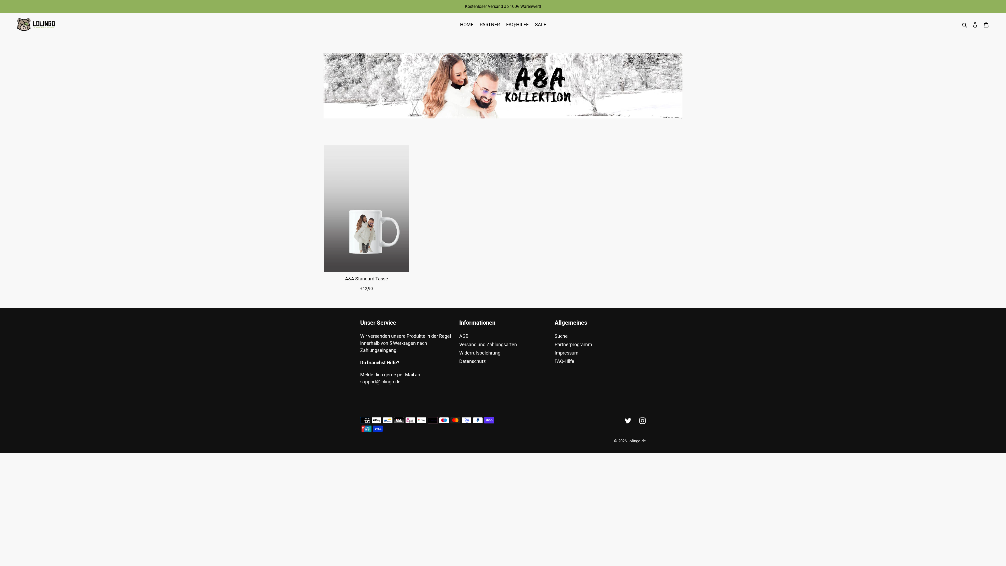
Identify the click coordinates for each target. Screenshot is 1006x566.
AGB (463, 336)
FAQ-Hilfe (564, 361)
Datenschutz (472, 361)
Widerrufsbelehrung (479, 353)
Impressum (566, 353)
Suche (561, 336)
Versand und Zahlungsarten (488, 344)
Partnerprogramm (573, 344)
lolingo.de (637, 441)
